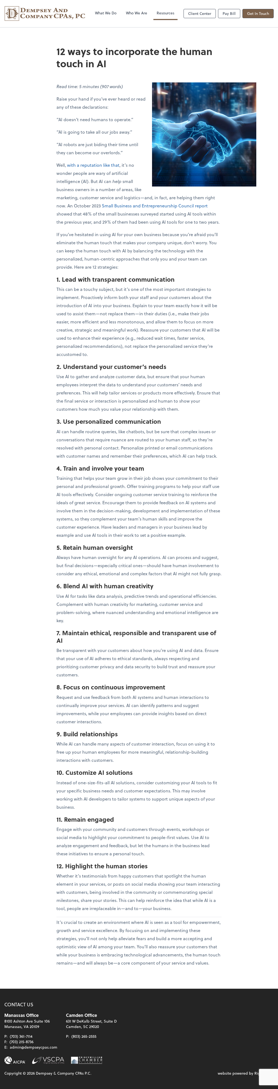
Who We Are (136, 13)
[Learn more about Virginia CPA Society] (48, 1060)
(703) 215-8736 (21, 1042)
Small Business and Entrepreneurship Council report (155, 206)
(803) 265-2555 (83, 1036)
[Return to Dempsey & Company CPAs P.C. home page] (45, 13)
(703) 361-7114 (21, 1036)
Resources (165, 13)
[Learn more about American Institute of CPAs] (15, 1060)
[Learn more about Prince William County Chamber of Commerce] (86, 1060)
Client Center (199, 13)
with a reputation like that (93, 165)
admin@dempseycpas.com (33, 1047)
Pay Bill (229, 13)
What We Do (105, 13)
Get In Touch (258, 13)
